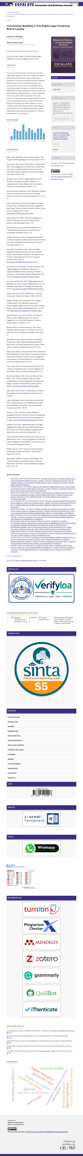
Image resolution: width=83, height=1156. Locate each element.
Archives (15, 12)
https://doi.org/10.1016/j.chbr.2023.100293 (25, 277)
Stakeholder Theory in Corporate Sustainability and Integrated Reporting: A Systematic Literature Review (39, 1041)
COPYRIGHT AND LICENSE (15, 750)
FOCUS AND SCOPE (14, 717)
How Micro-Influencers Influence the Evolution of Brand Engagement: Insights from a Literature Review (39, 1051)
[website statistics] (11, 867)
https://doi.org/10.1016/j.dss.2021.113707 (20, 213)
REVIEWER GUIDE (13, 731)
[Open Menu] (7, 4)
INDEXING (11, 759)
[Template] (41, 589)
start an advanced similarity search (26, 560)
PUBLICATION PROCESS (15, 740)
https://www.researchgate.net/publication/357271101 (26, 420)
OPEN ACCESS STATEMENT (16, 745)
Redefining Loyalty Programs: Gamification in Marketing (58, 515)
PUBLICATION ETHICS (14, 736)
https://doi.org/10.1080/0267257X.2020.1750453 (26, 311)
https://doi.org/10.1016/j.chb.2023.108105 (25, 386)
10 (18, 556)
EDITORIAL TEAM (13, 722)
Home (9, 12)
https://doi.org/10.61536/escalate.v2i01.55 (24, 51)
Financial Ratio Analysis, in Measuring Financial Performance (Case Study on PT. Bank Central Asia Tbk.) (39, 1046)
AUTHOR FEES (12, 773)
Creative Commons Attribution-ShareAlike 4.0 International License (62, 177)
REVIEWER (11, 726)
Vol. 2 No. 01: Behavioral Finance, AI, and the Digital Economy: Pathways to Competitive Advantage (40, 15)
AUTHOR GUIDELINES (14, 764)
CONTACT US (12, 778)
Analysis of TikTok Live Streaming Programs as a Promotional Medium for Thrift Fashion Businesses (37, 1036)
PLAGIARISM (11, 754)
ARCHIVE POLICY (13, 768)
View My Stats (20, 867)
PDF (55, 77)
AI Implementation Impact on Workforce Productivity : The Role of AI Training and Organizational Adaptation (41, 1031)
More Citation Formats (61, 119)
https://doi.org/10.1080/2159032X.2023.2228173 (27, 289)
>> (21, 556)
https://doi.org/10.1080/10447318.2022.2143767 (22, 262)
